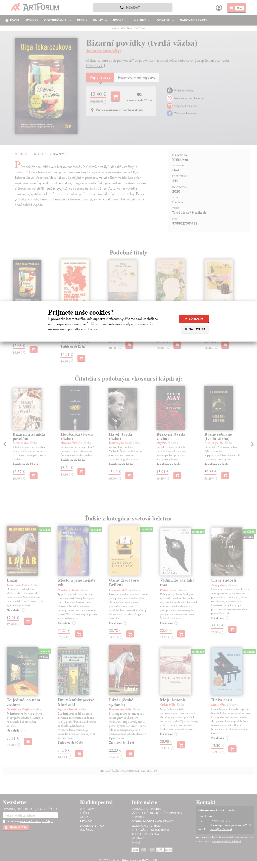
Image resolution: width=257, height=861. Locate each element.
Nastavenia (196, 329)
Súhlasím (196, 319)
